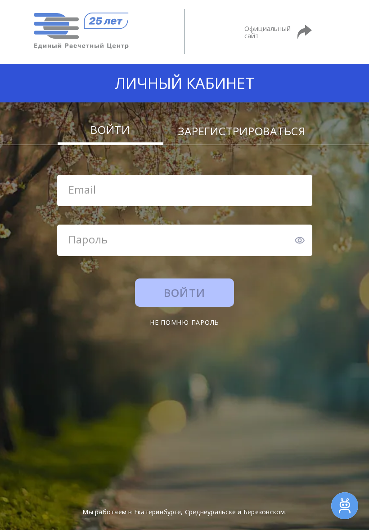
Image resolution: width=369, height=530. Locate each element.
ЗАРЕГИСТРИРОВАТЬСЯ (242, 133)
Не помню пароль (184, 322)
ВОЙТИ (110, 131)
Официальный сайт (267, 32)
